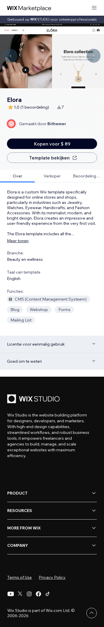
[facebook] (38, 593)
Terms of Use (19, 577)
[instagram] (29, 593)
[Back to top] (91, 613)
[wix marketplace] (29, 8)
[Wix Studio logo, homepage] (34, 399)
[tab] (17, 176)
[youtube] (10, 593)
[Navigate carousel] (10, 56)
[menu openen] (94, 8)
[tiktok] (47, 593)
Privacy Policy (52, 577)
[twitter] (19, 593)
